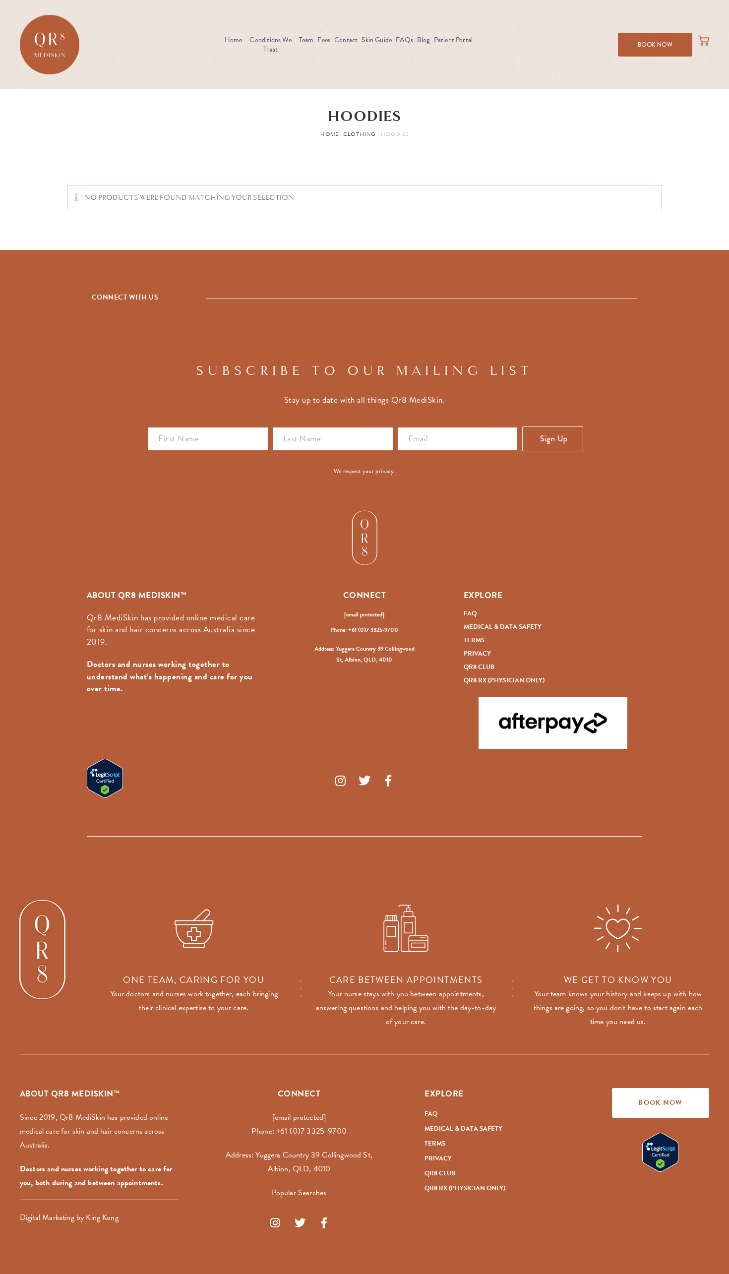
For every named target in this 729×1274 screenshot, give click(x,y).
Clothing (359, 134)
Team (306, 40)
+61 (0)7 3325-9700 (311, 1131)
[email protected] (364, 614)
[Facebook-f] (388, 780)
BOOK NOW (655, 44)
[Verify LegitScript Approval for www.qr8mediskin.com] (176, 778)
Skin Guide (377, 40)
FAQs (404, 40)
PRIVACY (477, 654)
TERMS (474, 640)
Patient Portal (453, 40)
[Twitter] (364, 780)
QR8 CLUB (479, 667)
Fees (323, 40)
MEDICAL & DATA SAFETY (503, 627)
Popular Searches (299, 1193)
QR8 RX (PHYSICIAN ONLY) (504, 680)
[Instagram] (341, 780)
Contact (346, 40)
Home (234, 40)
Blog (423, 40)
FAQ (470, 613)
